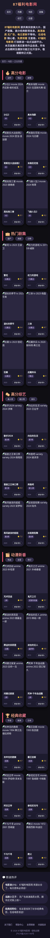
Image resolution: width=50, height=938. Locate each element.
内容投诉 (42, 924)
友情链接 (31, 924)
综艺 (20, 18)
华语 (9, 720)
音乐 (33, 399)
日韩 (29, 238)
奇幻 (29, 559)
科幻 (19, 78)
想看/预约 (17, 125)
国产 (9, 238)
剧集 (41, 12)
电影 (30, 12)
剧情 (29, 78)
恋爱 (19, 559)
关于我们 (8, 924)
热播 (20, 12)
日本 (29, 720)
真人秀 (10, 399)
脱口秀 (22, 399)
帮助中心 (19, 924)
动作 (9, 78)
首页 (9, 12)
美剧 (19, 238)
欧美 (19, 720)
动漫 (30, 18)
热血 (9, 559)
